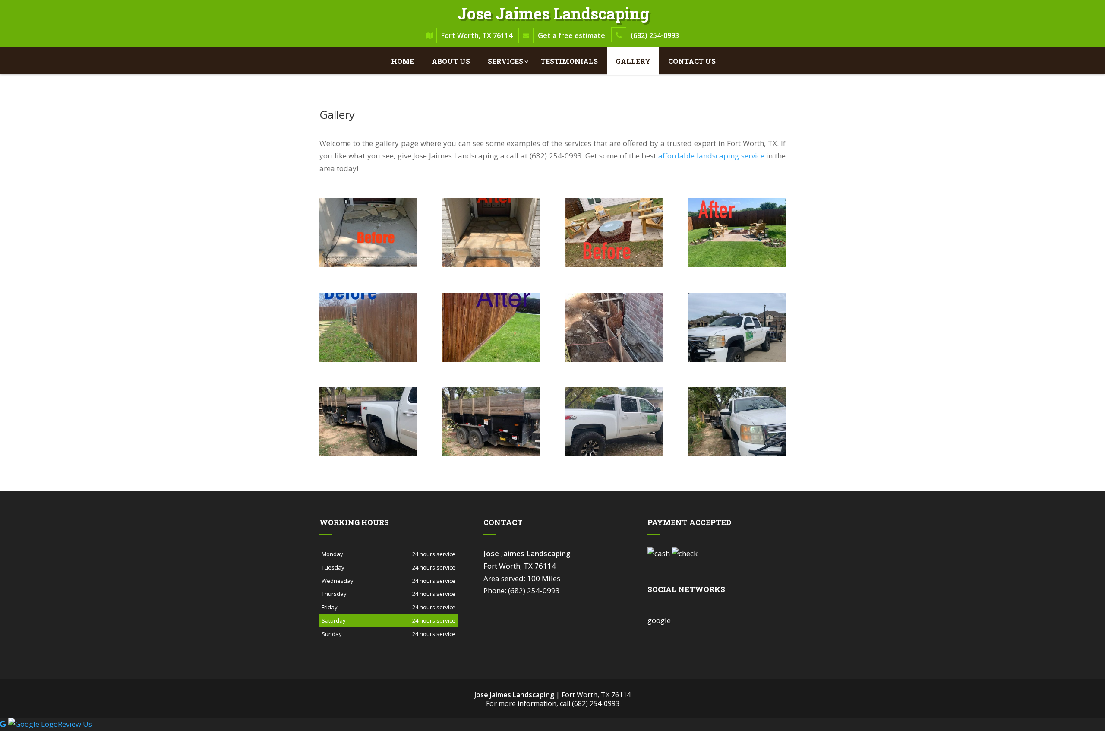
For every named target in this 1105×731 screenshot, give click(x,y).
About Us (451, 61)
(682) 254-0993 (655, 35)
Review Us (75, 724)
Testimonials (569, 61)
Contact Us (692, 61)
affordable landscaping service (711, 156)
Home (402, 61)
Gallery (633, 61)
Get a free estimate (571, 35)
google (659, 620)
